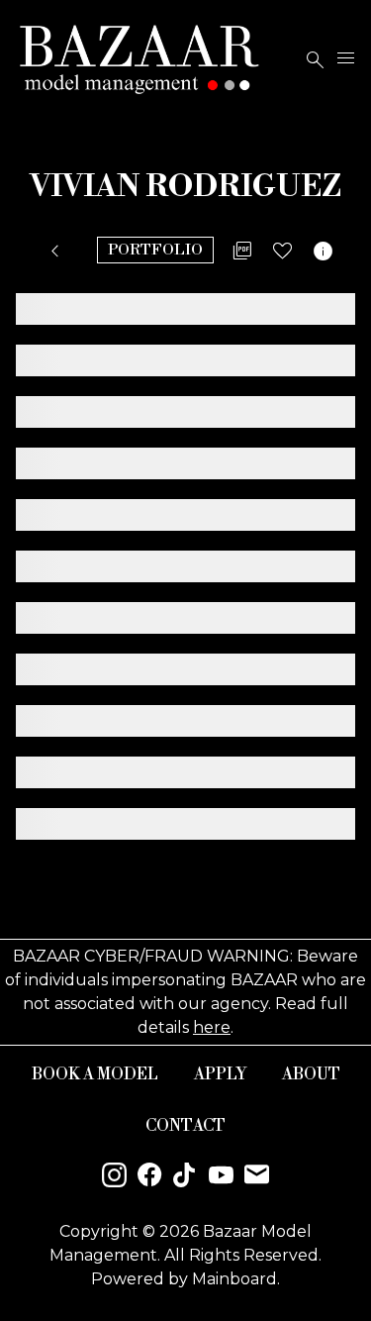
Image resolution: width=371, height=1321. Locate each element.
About (311, 1074)
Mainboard (234, 1279)
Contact (185, 1126)
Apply (220, 1074)
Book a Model (95, 1074)
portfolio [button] (155, 250)
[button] (59, 251)
